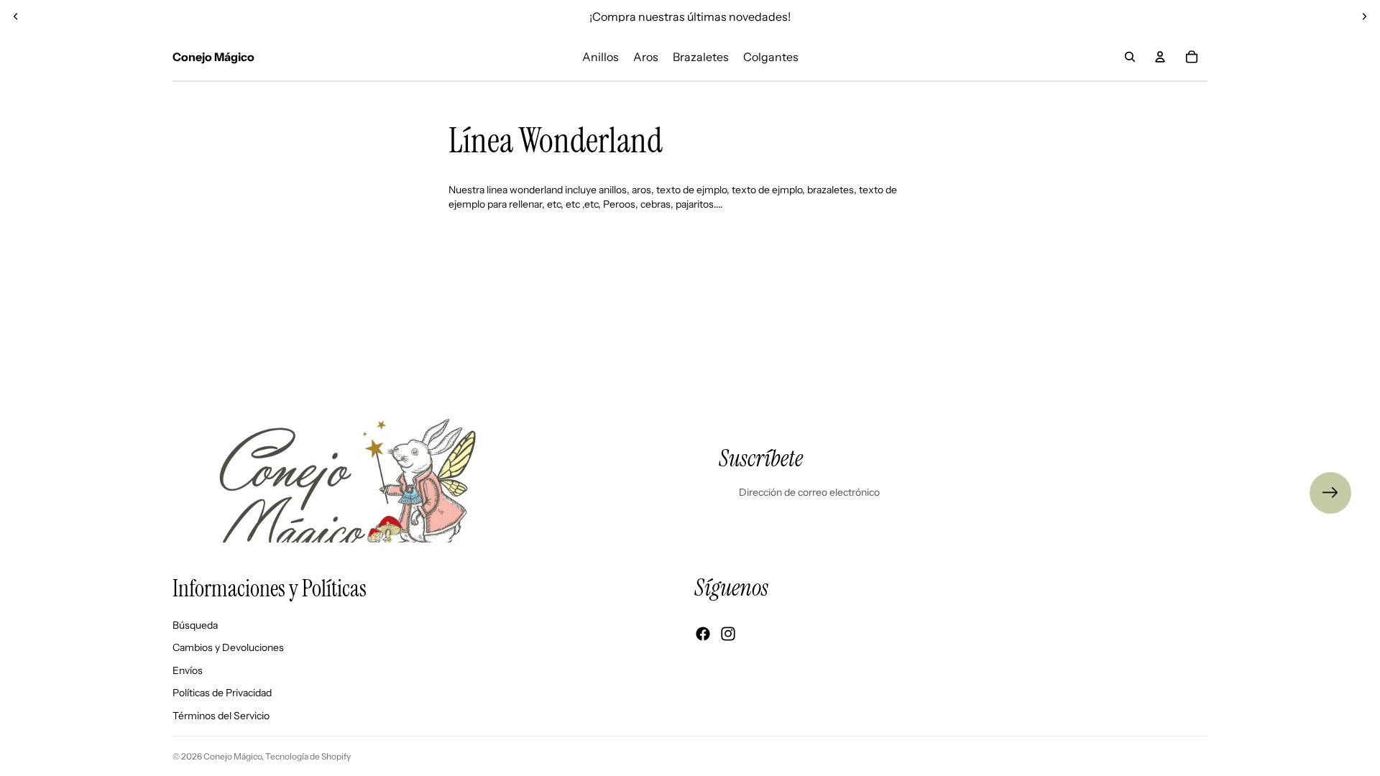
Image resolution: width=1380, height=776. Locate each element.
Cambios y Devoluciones (228, 647)
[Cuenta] (1160, 57)
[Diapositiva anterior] (16, 16)
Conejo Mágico (232, 756)
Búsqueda (195, 624)
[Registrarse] (1330, 493)
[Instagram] (728, 633)
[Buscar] (1130, 57)
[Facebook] (703, 633)
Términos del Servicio (221, 715)
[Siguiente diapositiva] (1364, 16)
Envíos (187, 669)
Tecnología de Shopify (308, 756)
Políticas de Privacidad (222, 692)
